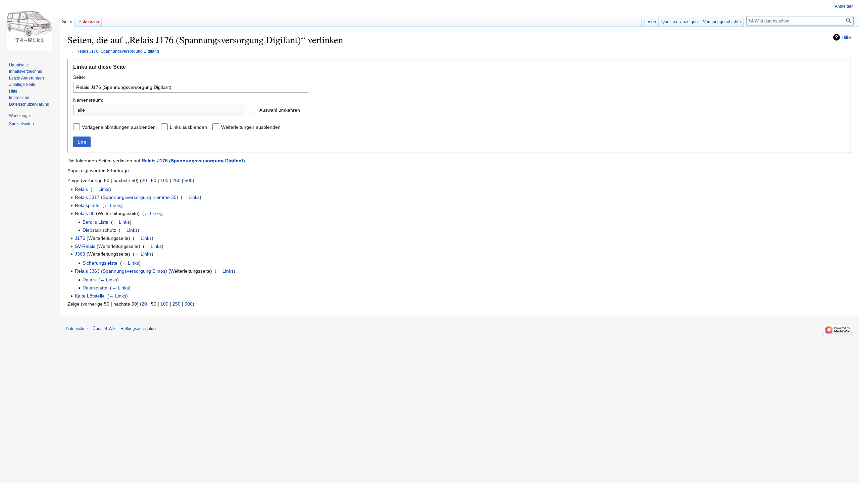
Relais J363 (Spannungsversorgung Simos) (121, 271)
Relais (81, 189)
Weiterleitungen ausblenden (251, 127)
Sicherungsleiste (100, 263)
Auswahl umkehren (279, 110)
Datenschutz (77, 328)
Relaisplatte (87, 205)
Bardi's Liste (95, 222)
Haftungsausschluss (138, 328)
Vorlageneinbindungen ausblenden (119, 127)
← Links (100, 189)
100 (164, 180)
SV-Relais (85, 246)
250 (176, 180)
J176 (80, 238)
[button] (305, 110)
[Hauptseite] (29, 27)
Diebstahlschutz (99, 230)
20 (144, 180)
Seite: (79, 77)
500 (189, 180)
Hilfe (846, 37)
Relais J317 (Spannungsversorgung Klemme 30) (126, 197)
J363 (80, 254)
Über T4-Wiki (104, 328)
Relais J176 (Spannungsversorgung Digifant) (118, 51)
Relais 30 (85, 213)
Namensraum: (88, 100)
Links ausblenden (188, 127)
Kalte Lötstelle (90, 296)
